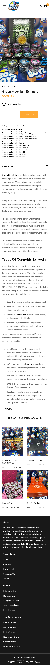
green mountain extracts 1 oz (13, 132)
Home (4, 86)
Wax (25, 126)
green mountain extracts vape (13, 157)
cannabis (22, 314)
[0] (45, 6)
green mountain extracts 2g (35, 132)
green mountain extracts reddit (14, 152)
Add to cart (29, 115)
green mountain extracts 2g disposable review (19, 138)
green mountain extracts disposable (15, 145)
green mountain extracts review (14, 154)
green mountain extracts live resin (15, 147)
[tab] (25, 165)
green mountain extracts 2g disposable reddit (19, 136)
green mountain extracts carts (13, 141)
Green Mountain (9, 175)
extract (31, 364)
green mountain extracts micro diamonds (17, 150)
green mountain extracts (15, 129)
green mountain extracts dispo (13, 143)
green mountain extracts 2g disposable (17, 134)
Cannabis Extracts (31, 259)
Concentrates (16, 86)
